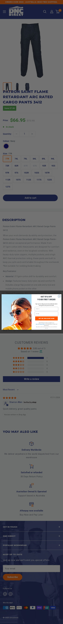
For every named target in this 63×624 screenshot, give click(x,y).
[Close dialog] (59, 296)
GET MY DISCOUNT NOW (46, 318)
